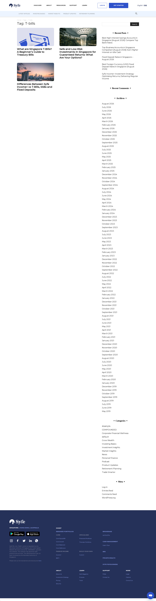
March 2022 (107, 291)
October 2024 (108, 181)
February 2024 (109, 210)
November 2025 (109, 135)
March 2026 (107, 121)
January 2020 (108, 383)
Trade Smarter (108, 472)
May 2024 (106, 199)
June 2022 (107, 280)
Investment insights (111, 447)
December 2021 (109, 302)
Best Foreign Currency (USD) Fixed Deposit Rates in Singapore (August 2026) (118, 66)
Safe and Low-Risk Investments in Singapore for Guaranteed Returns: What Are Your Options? (77, 53)
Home (19, 20)
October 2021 (108, 309)
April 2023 (106, 245)
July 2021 (106, 319)
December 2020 (109, 344)
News (104, 454)
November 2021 (109, 305)
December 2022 (109, 259)
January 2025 (108, 171)
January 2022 (108, 298)
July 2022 (106, 277)
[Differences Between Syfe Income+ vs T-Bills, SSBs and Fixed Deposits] (35, 72)
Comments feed (109, 494)
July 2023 (106, 234)
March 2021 (107, 333)
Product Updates (69, 13)
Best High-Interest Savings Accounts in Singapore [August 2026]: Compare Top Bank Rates (120, 40)
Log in (104, 487)
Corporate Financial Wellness (115, 433)
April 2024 (106, 203)
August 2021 (108, 316)
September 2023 (110, 227)
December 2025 (109, 132)
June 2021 (106, 323)
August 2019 (108, 401)
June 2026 (107, 111)
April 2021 (106, 330)
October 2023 (108, 224)
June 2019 (106, 408)
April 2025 (106, 160)
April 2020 (106, 372)
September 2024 (110, 185)
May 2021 (106, 326)
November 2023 (109, 220)
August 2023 (108, 231)
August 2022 (108, 273)
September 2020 (110, 355)
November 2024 (109, 178)
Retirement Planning (87, 13)
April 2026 (106, 118)
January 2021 (108, 341)
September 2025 (110, 143)
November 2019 (109, 390)
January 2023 (108, 256)
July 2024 (106, 192)
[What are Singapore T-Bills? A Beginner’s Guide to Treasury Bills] (35, 37)
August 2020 (108, 358)
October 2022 (108, 266)
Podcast (105, 462)
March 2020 (107, 376)
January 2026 (108, 128)
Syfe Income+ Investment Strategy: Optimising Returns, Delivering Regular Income (120, 76)
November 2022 (109, 263)
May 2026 (106, 114)
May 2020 (106, 369)
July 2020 (106, 362)
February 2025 (109, 167)
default (105, 437)
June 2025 (107, 153)
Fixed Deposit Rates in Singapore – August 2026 (117, 58)
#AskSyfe (106, 426)
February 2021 (108, 337)
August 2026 (108, 104)
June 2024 (107, 196)
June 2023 (107, 238)
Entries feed (107, 491)
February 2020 (109, 379)
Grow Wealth (108, 440)
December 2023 (109, 217)
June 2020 (107, 365)
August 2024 (108, 188)
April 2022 (106, 287)
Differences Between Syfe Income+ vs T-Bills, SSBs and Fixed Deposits (34, 87)
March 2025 (107, 164)
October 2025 (108, 139)
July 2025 (106, 150)
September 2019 (109, 397)
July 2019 (106, 404)
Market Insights (54, 13)
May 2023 (106, 242)
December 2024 (109, 174)
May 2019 (106, 411)
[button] (37, 5)
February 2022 (109, 295)
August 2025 (108, 146)
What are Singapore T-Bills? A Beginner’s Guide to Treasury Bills (34, 52)
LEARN (84, 5)
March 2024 (107, 206)
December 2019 (109, 386)
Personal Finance (110, 458)
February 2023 (109, 252)
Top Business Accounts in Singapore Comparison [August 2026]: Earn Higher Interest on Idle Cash (120, 49)
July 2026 (106, 107)
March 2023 (107, 249)
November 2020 (109, 348)
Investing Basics (39, 13)
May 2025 (106, 157)
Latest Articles (24, 13)
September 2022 (110, 270)
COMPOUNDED (109, 430)
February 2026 (109, 125)
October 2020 (108, 351)
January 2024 (108, 213)
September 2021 (109, 312)
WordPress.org (109, 498)
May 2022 (106, 284)
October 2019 (108, 394)
